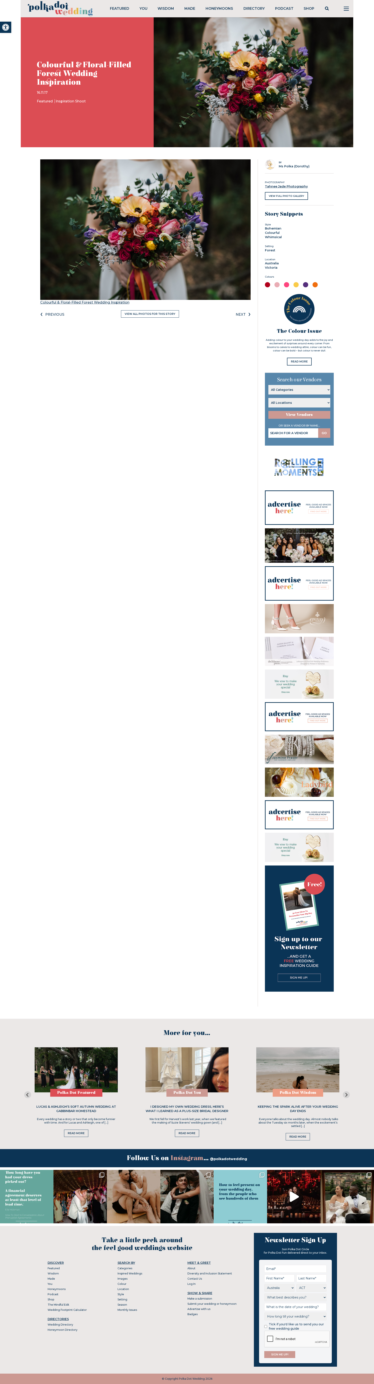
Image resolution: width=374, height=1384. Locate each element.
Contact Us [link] (194, 1278)
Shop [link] (309, 8)
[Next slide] (346, 1094)
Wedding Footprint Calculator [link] (67, 1309)
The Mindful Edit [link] (58, 1304)
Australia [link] (272, 263)
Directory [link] (254, 8)
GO (324, 433)
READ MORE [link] (299, 361)
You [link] (143, 8)
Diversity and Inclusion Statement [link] (209, 1273)
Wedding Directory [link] (60, 1324)
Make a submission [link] (199, 1298)
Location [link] (123, 1289)
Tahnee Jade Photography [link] (286, 186)
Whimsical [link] (273, 237)
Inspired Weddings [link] (130, 1273)
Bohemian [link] (273, 228)
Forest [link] (270, 250)
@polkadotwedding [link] (228, 1159)
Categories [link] (125, 1268)
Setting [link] (122, 1299)
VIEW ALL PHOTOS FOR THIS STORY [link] (150, 313)
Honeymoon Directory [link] (62, 1329)
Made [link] (189, 8)
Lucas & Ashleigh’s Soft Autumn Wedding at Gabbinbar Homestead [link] (76, 1109)
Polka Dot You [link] (187, 1092)
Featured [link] (119, 8)
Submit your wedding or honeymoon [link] (212, 1303)
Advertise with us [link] (198, 1309)
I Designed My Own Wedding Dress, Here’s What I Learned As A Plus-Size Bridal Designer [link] (187, 1109)
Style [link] (121, 1294)
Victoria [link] (271, 268)
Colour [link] (122, 1283)
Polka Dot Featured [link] (76, 1092)
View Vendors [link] (299, 414)
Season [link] (122, 1304)
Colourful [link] (272, 233)
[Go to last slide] (27, 1094)
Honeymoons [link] (219, 8)
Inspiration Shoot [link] (71, 101)
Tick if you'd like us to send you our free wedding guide (296, 1326)
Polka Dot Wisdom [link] (298, 1092)
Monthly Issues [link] (127, 1309)
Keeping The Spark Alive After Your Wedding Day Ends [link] (298, 1109)
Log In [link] (191, 1283)
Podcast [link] (284, 8)
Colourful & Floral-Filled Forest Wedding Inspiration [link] (84, 302)
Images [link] (122, 1278)
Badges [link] (192, 1314)
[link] (5, 27)
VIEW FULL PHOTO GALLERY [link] (286, 195)
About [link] (191, 1268)
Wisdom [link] (166, 8)
